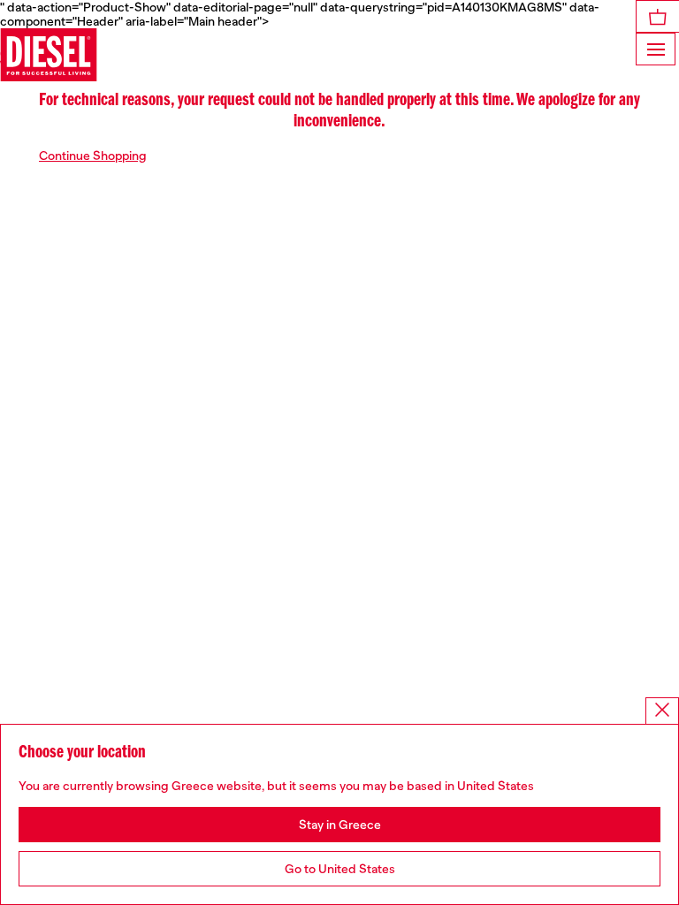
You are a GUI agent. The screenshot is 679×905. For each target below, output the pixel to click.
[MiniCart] (658, 16)
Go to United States (340, 869)
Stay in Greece (340, 825)
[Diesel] (48, 54)
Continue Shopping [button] (93, 155)
